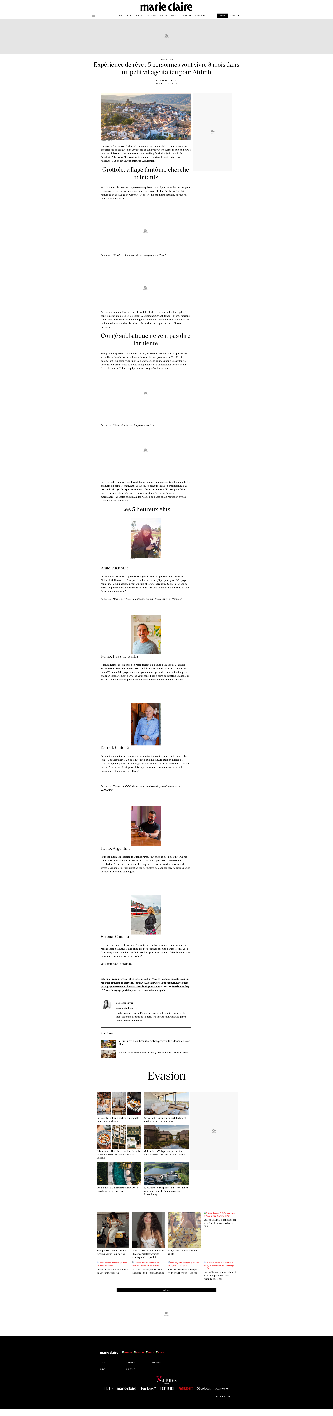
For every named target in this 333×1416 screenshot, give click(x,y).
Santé (174, 15)
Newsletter (235, 15)
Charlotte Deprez (169, 80)
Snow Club (200, 15)
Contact (130, 1369)
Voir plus (166, 1290)
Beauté (129, 15)
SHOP (223, 15)
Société (163, 15)
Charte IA (131, 1362)
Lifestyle (152, 15)
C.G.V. (102, 1369)
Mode (120, 15)
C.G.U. (103, 1362)
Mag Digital (185, 15)
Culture (140, 15)
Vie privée (157, 1362)
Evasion (166, 1077)
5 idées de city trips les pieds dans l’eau (133, 425)
